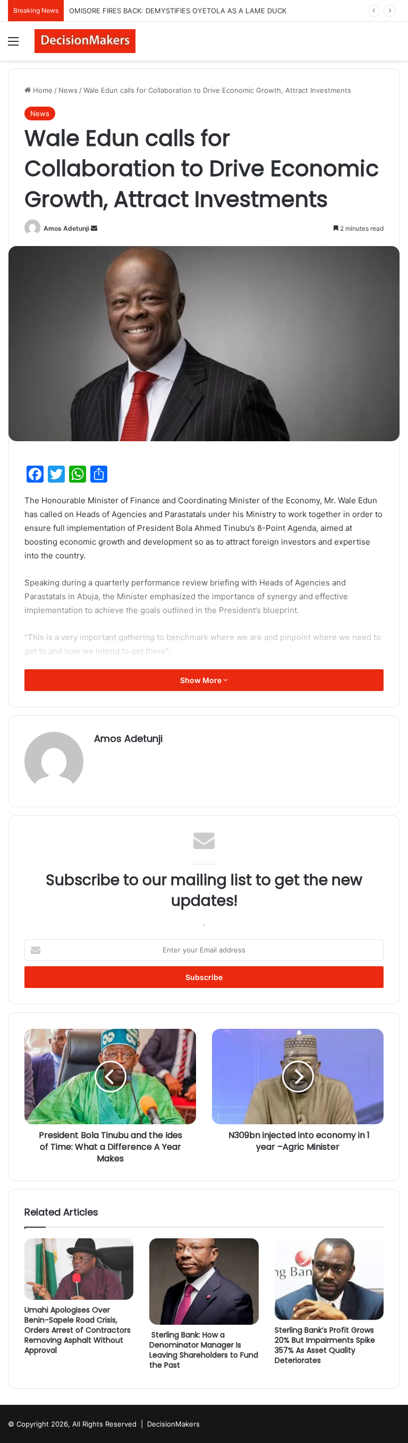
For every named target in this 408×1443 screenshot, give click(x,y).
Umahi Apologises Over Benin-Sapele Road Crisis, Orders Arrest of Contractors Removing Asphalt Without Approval (77, 1330)
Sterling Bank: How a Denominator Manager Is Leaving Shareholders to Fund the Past (203, 1350)
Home (42, 90)
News (68, 90)
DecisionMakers (173, 1424)
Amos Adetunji (66, 228)
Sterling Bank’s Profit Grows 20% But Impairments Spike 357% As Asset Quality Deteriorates (325, 1345)
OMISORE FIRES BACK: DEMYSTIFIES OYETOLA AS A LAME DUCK (177, 10)
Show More (201, 680)
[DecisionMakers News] (85, 41)
